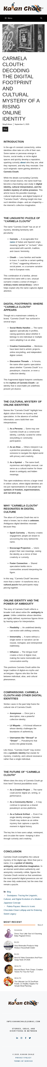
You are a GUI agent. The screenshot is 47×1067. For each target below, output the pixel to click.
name (12, 242)
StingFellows (7, 124)
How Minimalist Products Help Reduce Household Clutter (26, 947)
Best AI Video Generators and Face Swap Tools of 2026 (28, 959)
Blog (5, 129)
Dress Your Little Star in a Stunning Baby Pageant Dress (28, 935)
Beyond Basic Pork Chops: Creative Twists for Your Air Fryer (28, 971)
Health (17, 966)
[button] (41, 18)
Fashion (18, 930)
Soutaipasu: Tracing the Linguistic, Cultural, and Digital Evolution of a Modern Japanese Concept (23, 899)
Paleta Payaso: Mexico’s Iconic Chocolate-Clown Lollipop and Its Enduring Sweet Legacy (23, 910)
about (23, 162)
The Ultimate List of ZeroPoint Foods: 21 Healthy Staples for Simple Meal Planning (26, 984)
